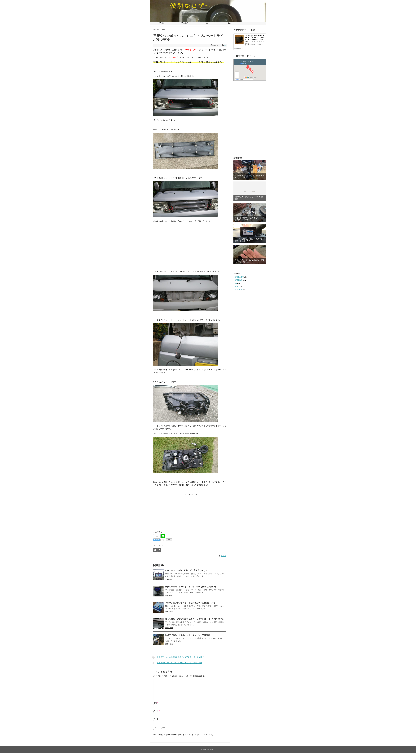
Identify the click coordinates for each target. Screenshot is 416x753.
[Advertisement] (190, 250)
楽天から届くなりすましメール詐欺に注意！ (249, 198)
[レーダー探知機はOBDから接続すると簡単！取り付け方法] (249, 233)
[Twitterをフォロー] (155, 550)
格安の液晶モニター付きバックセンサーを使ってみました (190, 587)
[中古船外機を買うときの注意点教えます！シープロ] (249, 170)
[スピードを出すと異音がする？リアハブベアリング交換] (249, 212)
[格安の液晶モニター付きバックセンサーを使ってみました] (158, 591)
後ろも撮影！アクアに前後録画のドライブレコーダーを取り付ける (194, 619)
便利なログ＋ (210, 749)
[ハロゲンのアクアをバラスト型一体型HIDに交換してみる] (158, 607)
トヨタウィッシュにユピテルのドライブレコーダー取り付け (180, 657)
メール (156, 711)
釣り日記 (238, 290)
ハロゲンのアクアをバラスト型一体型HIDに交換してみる (190, 603)
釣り (229, 23)
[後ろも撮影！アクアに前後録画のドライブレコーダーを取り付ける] (158, 623)
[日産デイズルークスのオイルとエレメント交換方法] (158, 639)
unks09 (223, 556)
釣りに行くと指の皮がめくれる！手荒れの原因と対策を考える (249, 261)
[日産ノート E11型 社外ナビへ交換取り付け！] (158, 574)
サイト (155, 719)
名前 (155, 703)
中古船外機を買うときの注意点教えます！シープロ (249, 177)
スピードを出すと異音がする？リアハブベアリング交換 (249, 219)
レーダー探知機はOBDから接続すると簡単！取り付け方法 (249, 240)
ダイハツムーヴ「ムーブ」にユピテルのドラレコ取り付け (179, 663)
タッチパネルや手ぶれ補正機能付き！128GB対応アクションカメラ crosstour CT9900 (254, 37)
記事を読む (169, 579)
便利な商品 (184, 23)
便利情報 (161, 23)
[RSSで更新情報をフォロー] (159, 550)
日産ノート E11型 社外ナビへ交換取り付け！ (186, 570)
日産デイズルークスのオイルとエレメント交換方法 (187, 635)
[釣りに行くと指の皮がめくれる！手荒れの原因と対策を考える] (249, 254)
